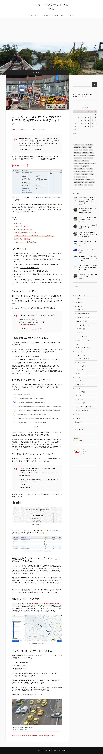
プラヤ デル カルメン (84, 406)
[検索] (94, 84)
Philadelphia (82, 155)
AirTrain (76, 144)
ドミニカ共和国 (80, 362)
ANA (82, 144)
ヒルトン (76, 166)
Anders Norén (63, 750)
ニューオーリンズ (83, 347)
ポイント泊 (89, 171)
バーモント (79, 329)
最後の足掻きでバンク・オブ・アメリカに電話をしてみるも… (34, 236)
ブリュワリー (90, 168)
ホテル (83, 171)
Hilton (84, 147)
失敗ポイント (18, 223)
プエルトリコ (77, 171)
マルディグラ (84, 174)
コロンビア (39, 129)
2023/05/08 (24, 129)
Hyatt (76, 150)
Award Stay (89, 144)
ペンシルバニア (80, 336)
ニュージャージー (81, 313)
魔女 (85, 184)
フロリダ (79, 332)
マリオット (76, 174)
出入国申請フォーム (78, 182)
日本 (77, 298)
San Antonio (77, 158)
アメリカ (44, 15)
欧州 (76, 418)
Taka (13, 129)
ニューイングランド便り (51, 5)
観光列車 (80, 184)
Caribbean (77, 147)
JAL (81, 150)
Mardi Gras (77, 152)
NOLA (91, 152)
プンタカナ (81, 366)
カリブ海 (54, 15)
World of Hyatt (80, 384)
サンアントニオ (84, 160)
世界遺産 (88, 179)
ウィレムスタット (83, 358)
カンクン (80, 403)
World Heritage (88, 158)
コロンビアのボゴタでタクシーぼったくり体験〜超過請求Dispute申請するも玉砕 (37, 120)
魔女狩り (90, 184)
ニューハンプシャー (82, 317)
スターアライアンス (78, 163)
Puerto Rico (91, 155)
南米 (76, 388)
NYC (75, 155)
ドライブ (93, 163)
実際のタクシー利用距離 (22, 239)
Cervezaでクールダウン (22, 226)
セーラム (87, 163)
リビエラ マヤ (82, 410)
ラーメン (84, 176)
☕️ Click (84, 96)
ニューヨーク (80, 321)
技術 (62, 15)
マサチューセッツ (81, 340)
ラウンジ (91, 174)
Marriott (85, 152)
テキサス (79, 309)
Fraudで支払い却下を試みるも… (24, 229)
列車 (86, 182)
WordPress (47, 750)
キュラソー (79, 355)
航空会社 (77, 422)
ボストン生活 (71, 15)
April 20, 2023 (39, 329)
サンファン (81, 373)
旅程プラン (78, 414)
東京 (79, 302)
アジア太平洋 (79, 295)
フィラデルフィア (84, 166)
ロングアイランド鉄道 (79, 179)
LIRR (91, 150)
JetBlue (86, 150)
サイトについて (32, 15)
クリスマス (76, 160)
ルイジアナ (79, 344)
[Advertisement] (51, 30)
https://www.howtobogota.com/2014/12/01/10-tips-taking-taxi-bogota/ (34, 735)
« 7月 (74, 133)
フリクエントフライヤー (79, 168)
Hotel (89, 147)
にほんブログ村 (77, 440)
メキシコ (79, 399)
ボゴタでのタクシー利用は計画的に (25, 242)
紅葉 (75, 184)
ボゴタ (44, 129)
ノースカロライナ (81, 325)
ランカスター (77, 176)
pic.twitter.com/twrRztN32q (27, 324)
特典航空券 (91, 182)
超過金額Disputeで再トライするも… (26, 232)
